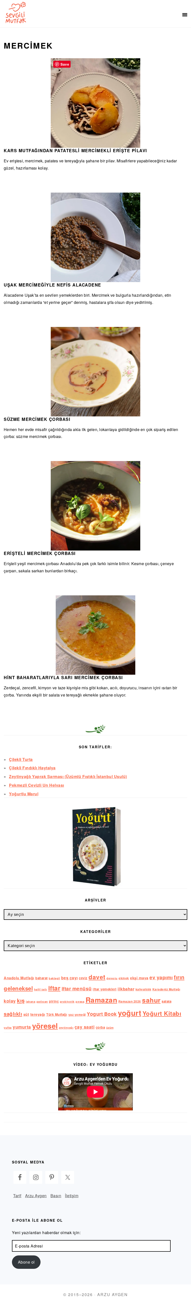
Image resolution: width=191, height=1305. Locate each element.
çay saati (85, 1027)
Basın (55, 1195)
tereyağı (37, 1014)
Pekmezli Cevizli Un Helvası (36, 785)
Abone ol (26, 1262)
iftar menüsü (77, 988)
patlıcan (42, 1001)
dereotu (112, 978)
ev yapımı (161, 977)
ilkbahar (126, 989)
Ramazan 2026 (129, 1001)
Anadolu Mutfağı (19, 977)
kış (21, 1000)
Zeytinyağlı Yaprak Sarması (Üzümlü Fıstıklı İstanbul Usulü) (68, 776)
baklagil (54, 978)
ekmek (124, 978)
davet (97, 977)
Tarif (17, 1195)
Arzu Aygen (36, 1195)
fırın (179, 977)
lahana (30, 1001)
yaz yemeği (77, 1015)
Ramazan (101, 1000)
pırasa (80, 1001)
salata (166, 1001)
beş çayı (69, 978)
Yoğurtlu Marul (23, 794)
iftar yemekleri (105, 989)
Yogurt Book (102, 1013)
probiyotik (67, 1001)
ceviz (83, 978)
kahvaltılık (143, 989)
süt (26, 1014)
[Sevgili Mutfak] (15, 12)
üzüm (110, 1027)
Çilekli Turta (21, 759)
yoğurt (129, 1013)
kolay (10, 1001)
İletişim (71, 1195)
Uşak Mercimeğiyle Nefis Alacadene (52, 285)
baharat (41, 978)
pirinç (54, 1001)
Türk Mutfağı (56, 1014)
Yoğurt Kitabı (162, 1013)
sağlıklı (13, 1013)
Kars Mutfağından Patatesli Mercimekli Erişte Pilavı (75, 150)
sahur (151, 1000)
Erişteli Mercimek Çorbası (40, 553)
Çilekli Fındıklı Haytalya (32, 768)
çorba (100, 1027)
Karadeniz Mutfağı (166, 989)
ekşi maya (139, 977)
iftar (54, 988)
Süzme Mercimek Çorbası (37, 419)
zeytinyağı (66, 1027)
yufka (8, 1027)
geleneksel (18, 988)
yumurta (22, 1027)
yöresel (45, 1025)
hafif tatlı (40, 989)
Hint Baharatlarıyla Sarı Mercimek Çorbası (63, 677)
